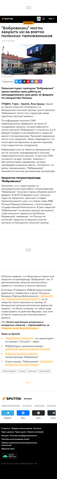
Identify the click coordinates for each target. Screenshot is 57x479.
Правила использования (21, 428)
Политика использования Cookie (15, 439)
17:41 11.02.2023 (8, 41)
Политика (39, 406)
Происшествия (44, 371)
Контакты (37, 428)
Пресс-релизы (7, 432)
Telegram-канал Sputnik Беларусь (20, 328)
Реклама (5, 435)
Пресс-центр (20, 432)
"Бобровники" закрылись (19, 338)
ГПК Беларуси (8, 77)
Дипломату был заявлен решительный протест (27, 298)
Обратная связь (8, 449)
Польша (22, 371)
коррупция (32, 371)
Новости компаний (35, 432)
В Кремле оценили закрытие (21, 353)
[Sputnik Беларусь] (8, 20)
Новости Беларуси (9, 371)
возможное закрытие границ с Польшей (28, 349)
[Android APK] (9, 456)
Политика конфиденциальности (23, 435)
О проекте (5, 428)
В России (27, 406)
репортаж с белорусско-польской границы (29, 363)
